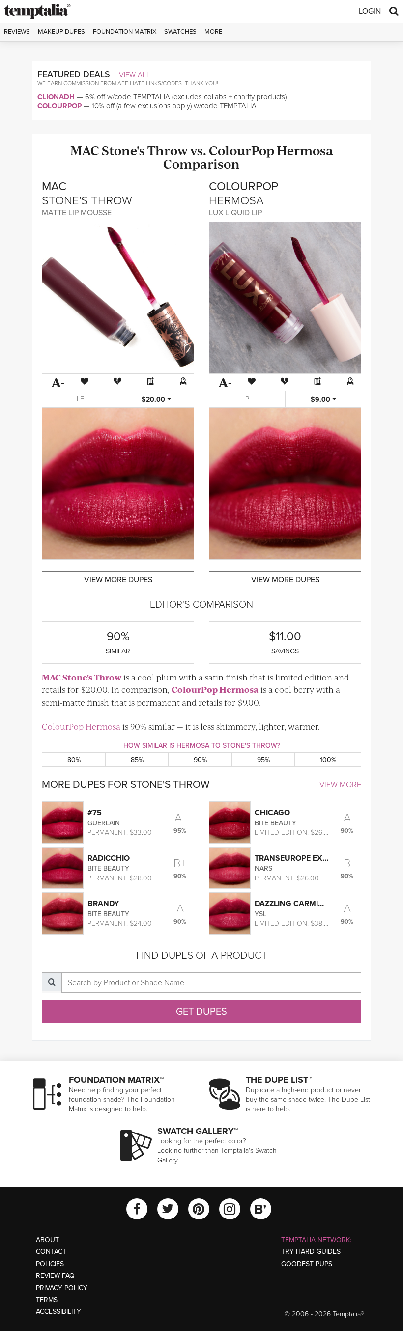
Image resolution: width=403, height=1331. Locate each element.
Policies (50, 1264)
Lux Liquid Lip (235, 213)
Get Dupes (201, 1012)
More (213, 32)
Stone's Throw (145, 150)
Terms (47, 1300)
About (47, 1240)
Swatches (180, 32)
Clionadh (56, 96)
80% (74, 760)
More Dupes (118, 580)
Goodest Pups (306, 1264)
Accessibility (58, 1311)
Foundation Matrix (124, 32)
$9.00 (321, 400)
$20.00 (154, 400)
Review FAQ (55, 1276)
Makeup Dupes (61, 32)
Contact (51, 1251)
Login (370, 11)
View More (340, 785)
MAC (84, 150)
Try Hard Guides (311, 1251)
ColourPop (59, 105)
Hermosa (305, 150)
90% (200, 760)
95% (263, 760)
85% (137, 760)
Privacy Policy (61, 1288)
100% (328, 760)
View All (134, 74)
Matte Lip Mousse (77, 213)
